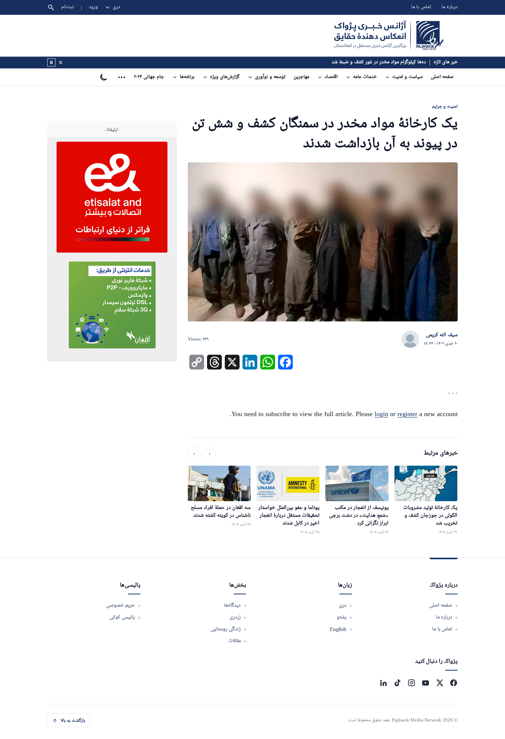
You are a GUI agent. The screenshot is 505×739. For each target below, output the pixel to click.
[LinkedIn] (383, 683)
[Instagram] (411, 683)
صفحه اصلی (442, 77)
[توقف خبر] (51, 62)
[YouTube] (425, 683)
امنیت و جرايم (445, 106)
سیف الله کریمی (442, 335)
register (407, 414)
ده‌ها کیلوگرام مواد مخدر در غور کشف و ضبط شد (379, 62)
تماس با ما (421, 7)
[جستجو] (51, 7)
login (381, 414)
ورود (93, 7)
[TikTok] (397, 683)
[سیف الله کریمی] (410, 339)
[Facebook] (454, 683)
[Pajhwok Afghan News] (389, 35)
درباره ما (449, 7)
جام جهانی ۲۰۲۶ (149, 77)
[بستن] (60, 62)
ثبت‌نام (67, 7)
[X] (439, 683)
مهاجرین (301, 77)
